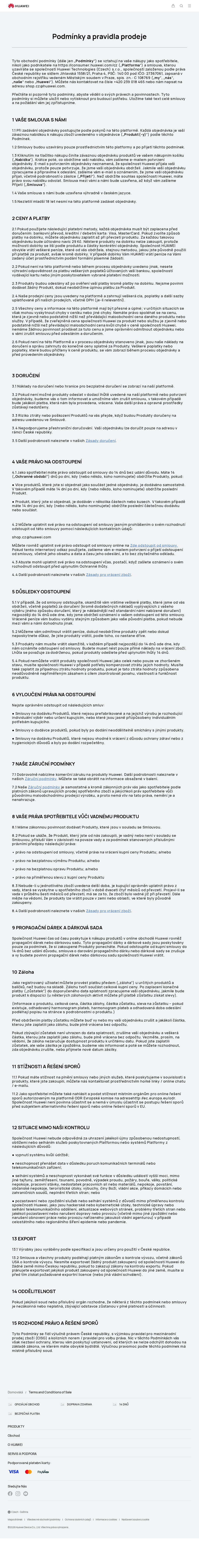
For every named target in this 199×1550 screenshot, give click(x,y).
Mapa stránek (15, 1519)
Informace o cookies (106, 1519)
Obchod (14, 1435)
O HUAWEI (15, 1445)
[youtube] (25, 1494)
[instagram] (18, 1494)
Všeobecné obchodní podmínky (43, 1519)
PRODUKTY (16, 1426)
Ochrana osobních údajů (78, 1519)
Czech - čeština (19, 1512)
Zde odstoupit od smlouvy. (154, 545)
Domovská (15, 1392)
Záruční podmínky (41, 778)
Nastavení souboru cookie (135, 1519)
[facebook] (10, 1494)
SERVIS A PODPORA (22, 1454)
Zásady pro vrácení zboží (108, 574)
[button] (173, 6)
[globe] (9, 1512)
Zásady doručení (101, 440)
